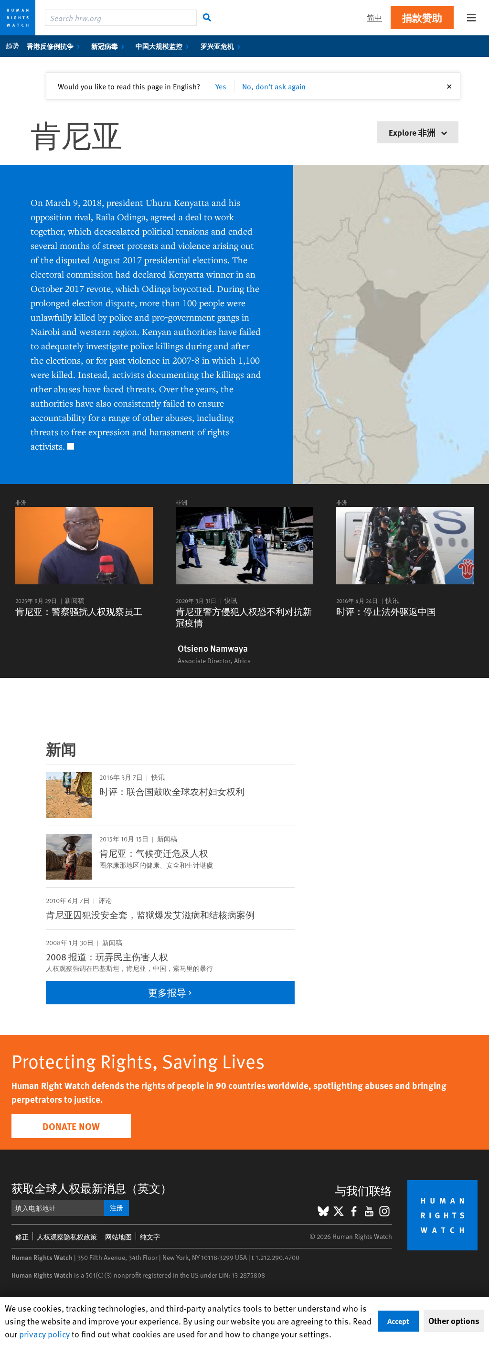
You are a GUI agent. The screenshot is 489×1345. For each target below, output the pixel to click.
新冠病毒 (104, 46)
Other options (453, 1320)
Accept (398, 1320)
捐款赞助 (422, 17)
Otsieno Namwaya (213, 648)
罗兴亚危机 (217, 46)
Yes (220, 86)
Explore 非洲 (413, 132)
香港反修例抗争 (50, 46)
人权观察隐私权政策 (67, 1236)
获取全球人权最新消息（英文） (91, 1188)
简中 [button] (374, 17)
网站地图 (118, 1236)
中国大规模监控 (159, 46)
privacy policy (44, 1334)
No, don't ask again (274, 86)
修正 (22, 1236)
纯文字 (150, 1236)
